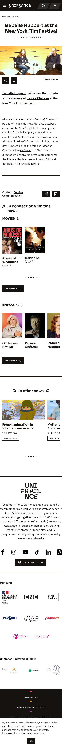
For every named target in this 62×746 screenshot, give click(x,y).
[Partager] (5, 80)
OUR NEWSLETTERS (33, 562)
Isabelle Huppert (14, 93)
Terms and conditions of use (31, 707)
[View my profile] (55, 6)
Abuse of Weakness (46, 119)
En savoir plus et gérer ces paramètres (23, 733)
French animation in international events (18, 426)
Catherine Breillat (16, 123)
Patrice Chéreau (38, 98)
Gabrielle (25, 150)
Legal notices (31, 697)
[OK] (31, 741)
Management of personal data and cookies (31, 717)
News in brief (51, 79)
